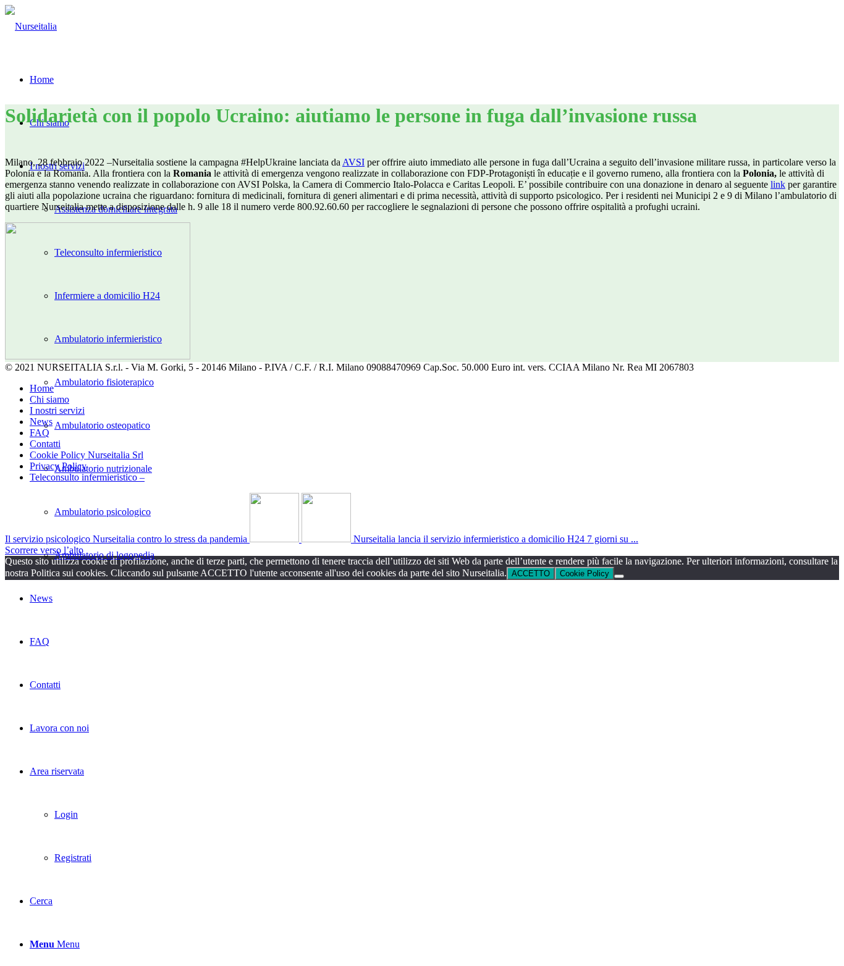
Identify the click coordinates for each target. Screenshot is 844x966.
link (777, 184)
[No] (619, 576)
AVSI (353, 162)
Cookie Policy (584, 573)
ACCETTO (531, 573)
